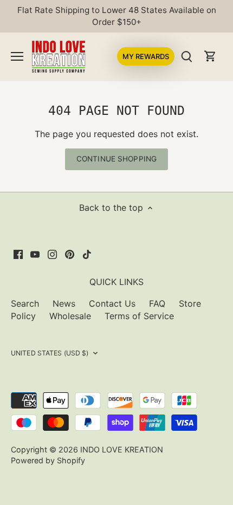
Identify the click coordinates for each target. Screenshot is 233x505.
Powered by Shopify (48, 460)
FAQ (157, 303)
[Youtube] (35, 254)
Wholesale (70, 315)
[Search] (186, 56)
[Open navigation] (17, 56)
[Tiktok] (87, 254)
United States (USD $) (50, 353)
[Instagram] (52, 254)
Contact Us (112, 303)
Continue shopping (116, 158)
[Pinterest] (69, 254)
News (64, 303)
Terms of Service (139, 315)
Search (25, 303)
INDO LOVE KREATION (121, 449)
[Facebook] (18, 254)
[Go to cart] (210, 56)
